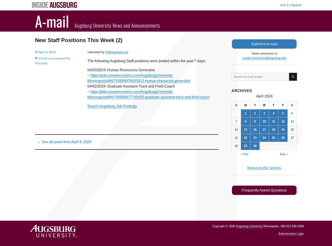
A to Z (284, 5)
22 (245, 138)
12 (283, 121)
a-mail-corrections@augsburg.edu (264, 58)
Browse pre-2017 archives (264, 168)
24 (264, 138)
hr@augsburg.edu (116, 52)
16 (255, 129)
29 (245, 146)
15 (245, 129)
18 (273, 129)
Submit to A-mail (264, 44)
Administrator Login (291, 233)
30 (255, 146)
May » (284, 154)
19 (283, 129)
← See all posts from (64, 142)
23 (255, 138)
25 (273, 138)
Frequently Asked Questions (264, 190)
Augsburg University (249, 226)
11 (273, 121)
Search (296, 5)
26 (283, 138)
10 (264, 121)
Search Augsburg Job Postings (112, 106)
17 (264, 129)
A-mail (52, 21)
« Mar (244, 154)
